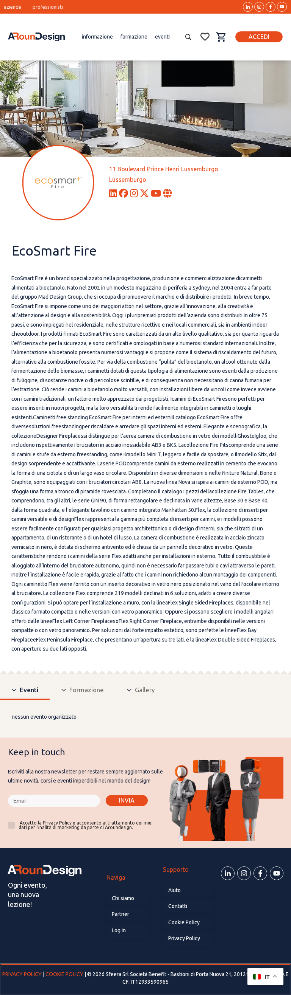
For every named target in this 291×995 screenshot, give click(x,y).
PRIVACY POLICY (22, 974)
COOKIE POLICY (64, 974)
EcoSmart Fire (54, 250)
